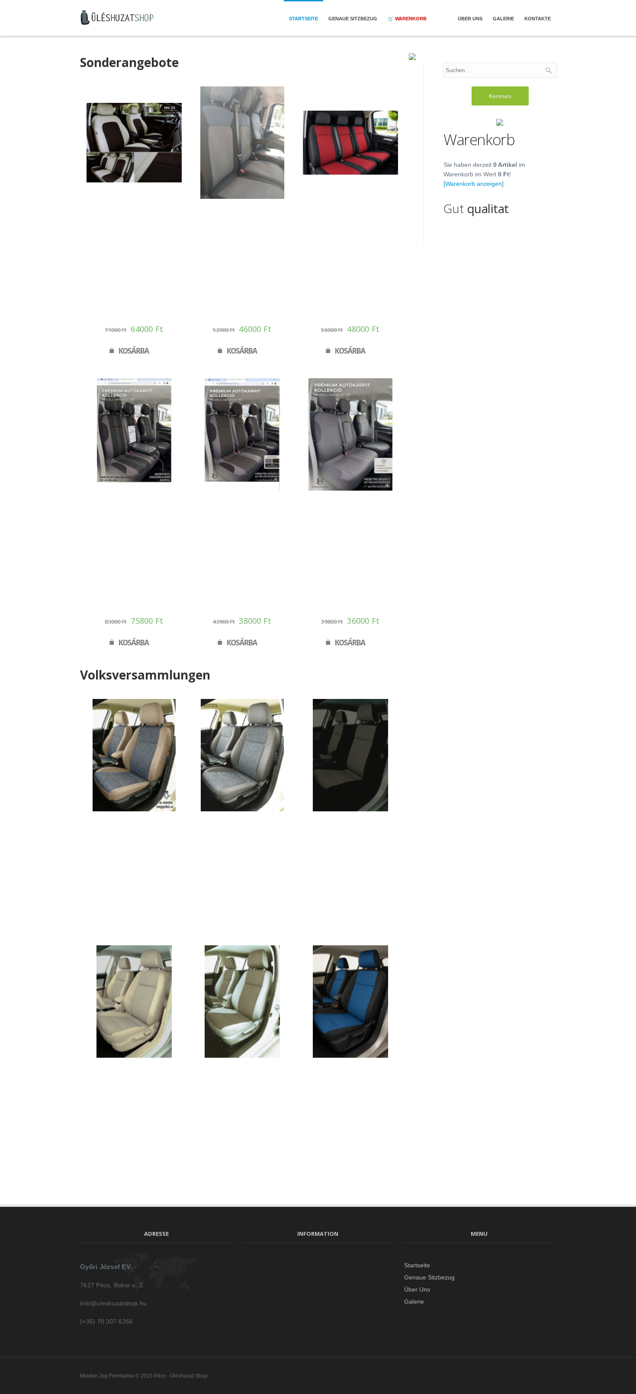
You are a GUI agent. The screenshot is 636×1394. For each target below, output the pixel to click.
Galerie (503, 18)
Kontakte (537, 18)
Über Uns (470, 18)
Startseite (303, 18)
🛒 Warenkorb (407, 18)
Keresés (500, 96)
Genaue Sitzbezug (352, 18)
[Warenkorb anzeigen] (473, 183)
